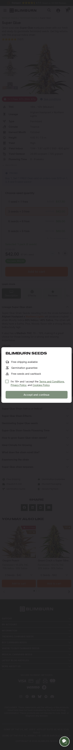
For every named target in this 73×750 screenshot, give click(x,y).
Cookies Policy (41, 385)
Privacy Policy (18, 385)
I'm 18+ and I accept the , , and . (38, 383)
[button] (64, 741)
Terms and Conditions (51, 381)
